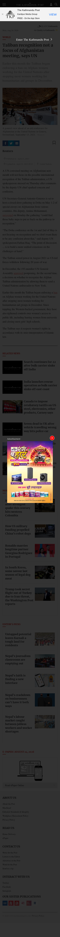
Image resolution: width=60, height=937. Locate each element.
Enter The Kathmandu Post (33, 39)
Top (56, 925)
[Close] (3, 14)
